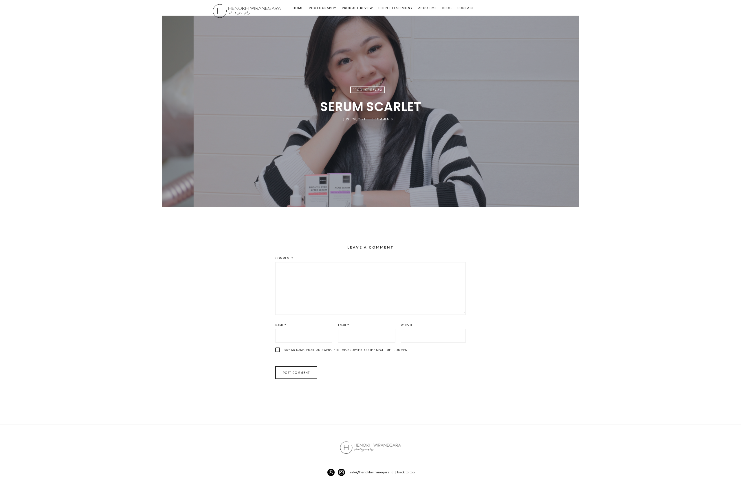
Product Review (357, 8)
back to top (406, 472)
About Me (427, 8)
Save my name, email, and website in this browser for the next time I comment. (346, 350)
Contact (465, 8)
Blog (447, 8)
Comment (284, 258)
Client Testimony (395, 8)
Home (298, 8)
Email (343, 325)
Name (280, 325)
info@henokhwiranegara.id (371, 472)
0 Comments (382, 119)
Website (407, 325)
